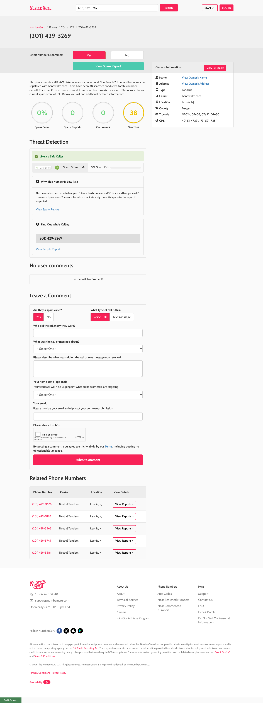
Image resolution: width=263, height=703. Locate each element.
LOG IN (226, 7)
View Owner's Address (195, 83)
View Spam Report (108, 66)
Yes (89, 55)
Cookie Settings (10, 700)
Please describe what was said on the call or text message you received (77, 357)
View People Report (48, 249)
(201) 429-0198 (41, 516)
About (121, 593)
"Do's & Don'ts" (222, 652)
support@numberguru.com (52, 600)
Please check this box (46, 425)
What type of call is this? (106, 310)
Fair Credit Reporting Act (85, 648)
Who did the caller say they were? (54, 325)
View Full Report (215, 67)
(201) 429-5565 (41, 528)
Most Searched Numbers (173, 600)
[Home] (41, 8)
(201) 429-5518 (41, 552)
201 (63, 27)
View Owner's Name (194, 77)
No (127, 55)
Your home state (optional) (50, 381)
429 (72, 27)
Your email (40, 403)
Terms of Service (127, 600)
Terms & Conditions (44, 656)
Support (203, 593)
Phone (53, 27)
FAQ (201, 606)
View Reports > (124, 504)
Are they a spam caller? (47, 310)
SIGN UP (209, 7)
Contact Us (205, 600)
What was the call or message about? (56, 341)
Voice (100, 317)
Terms (108, 446)
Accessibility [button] (36, 682)
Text (122, 317)
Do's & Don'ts (206, 612)
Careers (121, 612)
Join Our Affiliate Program (133, 618)
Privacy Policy (126, 606)
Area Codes (164, 593)
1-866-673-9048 (46, 594)
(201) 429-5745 (41, 540)
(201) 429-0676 (42, 504)
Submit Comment (88, 460)
